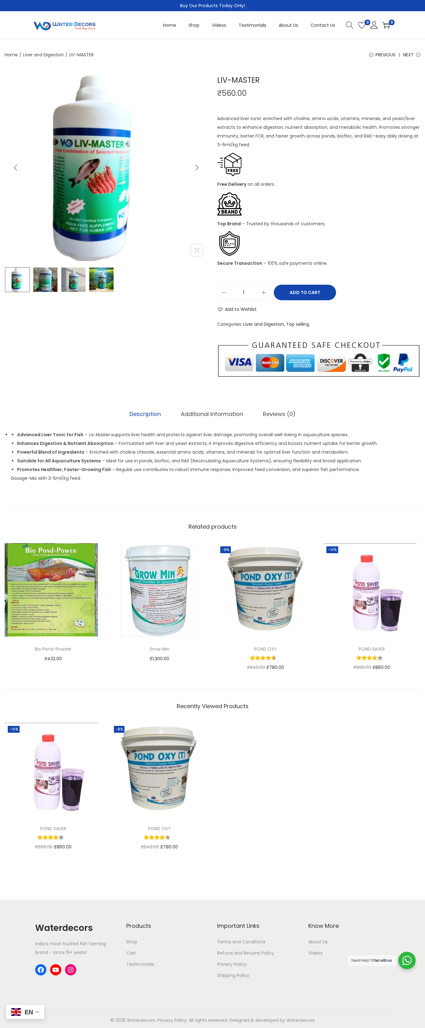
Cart (131, 953)
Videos (315, 953)
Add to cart (305, 292)
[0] (362, 25)
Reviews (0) (279, 414)
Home (11, 55)
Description (145, 414)
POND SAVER (372, 649)
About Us (318, 942)
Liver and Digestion (43, 55)
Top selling (297, 324)
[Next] (197, 167)
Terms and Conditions (241, 942)
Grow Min (159, 649)
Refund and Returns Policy (245, 953)
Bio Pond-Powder (53, 649)
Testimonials (140, 964)
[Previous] (15, 167)
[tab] (145, 414)
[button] (237, 309)
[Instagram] (70, 969)
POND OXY (265, 649)
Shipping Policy (233, 975)
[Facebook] (40, 969)
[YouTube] (55, 969)
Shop (131, 942)
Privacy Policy (231, 964)
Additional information (212, 414)
